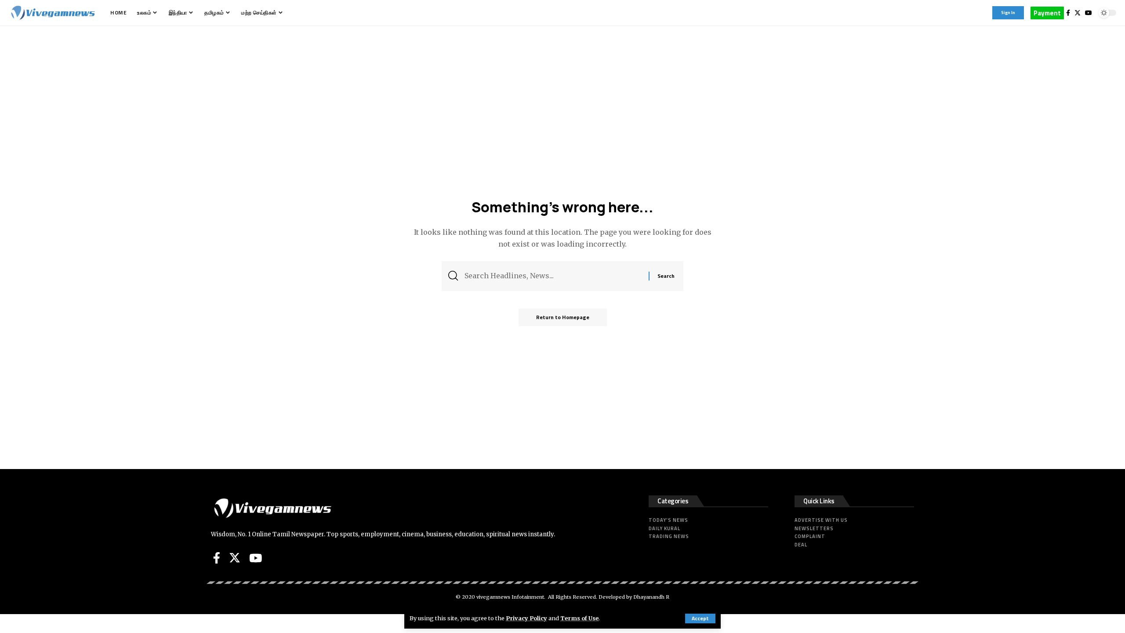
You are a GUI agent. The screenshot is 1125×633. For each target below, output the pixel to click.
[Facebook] (1068, 12)
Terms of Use (579, 618)
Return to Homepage (562, 317)
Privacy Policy (526, 618)
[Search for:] (553, 276)
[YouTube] (1088, 12)
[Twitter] (1077, 12)
